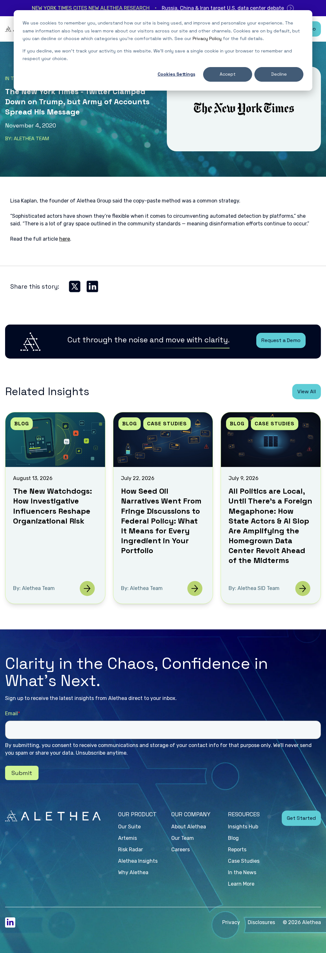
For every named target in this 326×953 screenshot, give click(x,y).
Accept (228, 74)
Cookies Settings (176, 74)
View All (306, 391)
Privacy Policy (207, 38)
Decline (279, 74)
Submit (21, 773)
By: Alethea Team (27, 138)
